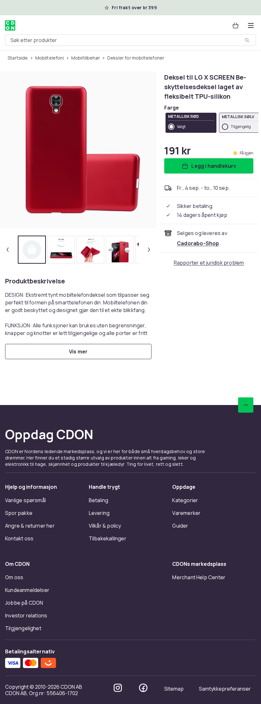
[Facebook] (143, 687)
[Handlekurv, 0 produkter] (235, 25)
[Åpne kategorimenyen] (250, 25)
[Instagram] (118, 687)
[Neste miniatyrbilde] (149, 249)
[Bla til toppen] (245, 405)
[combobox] (130, 40)
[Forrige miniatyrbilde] (7, 249)
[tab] (32, 250)
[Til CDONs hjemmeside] (10, 25)
